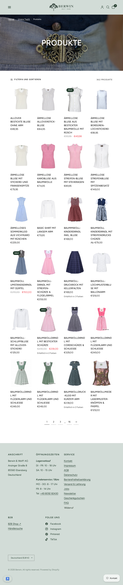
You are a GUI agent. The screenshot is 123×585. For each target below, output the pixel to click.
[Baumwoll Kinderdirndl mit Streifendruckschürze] (102, 209)
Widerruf (69, 507)
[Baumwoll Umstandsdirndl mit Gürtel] (21, 262)
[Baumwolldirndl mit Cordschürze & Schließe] (75, 319)
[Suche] (108, 7)
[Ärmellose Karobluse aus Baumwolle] (48, 156)
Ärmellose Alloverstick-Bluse (46, 122)
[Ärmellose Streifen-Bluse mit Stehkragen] (75, 156)
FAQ (66, 502)
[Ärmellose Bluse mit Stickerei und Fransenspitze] (21, 156)
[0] (113, 7)
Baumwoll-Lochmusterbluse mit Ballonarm (101, 286)
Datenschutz (70, 474)
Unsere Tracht (24, 19)
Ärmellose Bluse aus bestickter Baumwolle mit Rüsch (74, 125)
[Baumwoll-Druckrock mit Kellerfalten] (75, 262)
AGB (66, 470)
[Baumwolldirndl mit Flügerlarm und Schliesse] (102, 319)
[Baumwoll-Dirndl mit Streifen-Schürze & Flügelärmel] (48, 262)
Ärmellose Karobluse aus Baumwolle (46, 178)
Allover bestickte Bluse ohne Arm (20, 122)
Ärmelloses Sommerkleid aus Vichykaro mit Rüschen (20, 233)
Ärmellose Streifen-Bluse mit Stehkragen (74, 178)
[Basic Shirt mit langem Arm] (48, 209)
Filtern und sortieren (27, 79)
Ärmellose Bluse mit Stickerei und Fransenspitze (19, 180)
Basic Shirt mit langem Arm (46, 230)
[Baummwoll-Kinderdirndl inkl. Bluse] (75, 209)
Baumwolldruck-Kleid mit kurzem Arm (75, 395)
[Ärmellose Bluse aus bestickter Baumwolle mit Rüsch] (75, 99)
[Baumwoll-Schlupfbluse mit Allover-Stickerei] (21, 319)
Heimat (11, 19)
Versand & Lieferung (75, 484)
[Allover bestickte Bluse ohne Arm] (21, 99)
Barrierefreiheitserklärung (77, 479)
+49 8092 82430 (49, 493)
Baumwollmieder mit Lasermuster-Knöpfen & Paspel (101, 399)
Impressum (70, 465)
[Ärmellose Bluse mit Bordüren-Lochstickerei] (102, 99)
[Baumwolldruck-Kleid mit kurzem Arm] (75, 373)
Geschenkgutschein (74, 498)
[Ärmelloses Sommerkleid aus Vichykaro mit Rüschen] (21, 209)
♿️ (7, 579)
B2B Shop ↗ (14, 523)
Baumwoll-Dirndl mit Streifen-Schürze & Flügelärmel (45, 288)
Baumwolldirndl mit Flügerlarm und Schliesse (101, 343)
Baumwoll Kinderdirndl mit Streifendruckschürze (101, 233)
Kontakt (68, 460)
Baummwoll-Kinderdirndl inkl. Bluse (72, 232)
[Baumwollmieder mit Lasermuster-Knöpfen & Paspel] (102, 373)
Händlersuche (15, 528)
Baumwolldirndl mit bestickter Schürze (47, 341)
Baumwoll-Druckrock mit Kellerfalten (73, 285)
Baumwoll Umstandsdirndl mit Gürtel (21, 285)
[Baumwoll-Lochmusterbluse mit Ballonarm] (102, 262)
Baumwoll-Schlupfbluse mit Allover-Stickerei (19, 343)
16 (69, 421)
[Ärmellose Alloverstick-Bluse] (48, 99)
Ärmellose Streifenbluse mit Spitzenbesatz (100, 180)
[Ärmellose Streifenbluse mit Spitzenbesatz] (102, 156)
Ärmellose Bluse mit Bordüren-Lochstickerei (100, 124)
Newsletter (70, 493)
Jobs (66, 488)
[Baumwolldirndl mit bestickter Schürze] (48, 319)
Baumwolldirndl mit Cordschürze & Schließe (74, 343)
